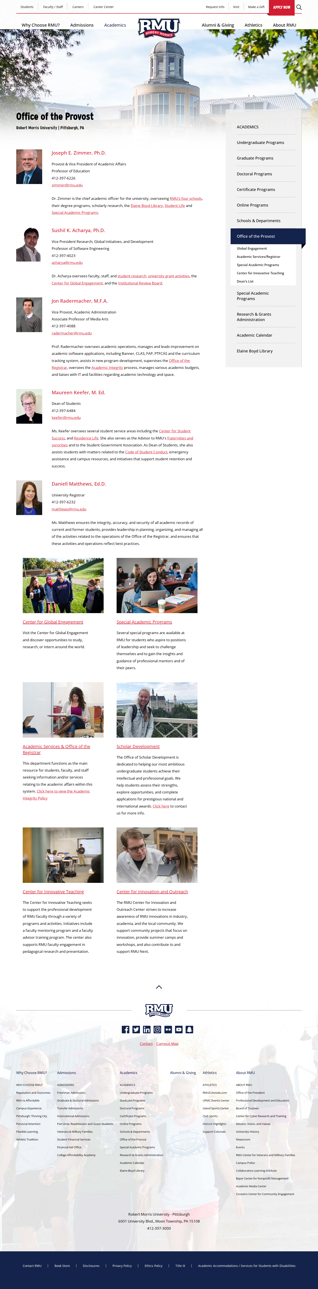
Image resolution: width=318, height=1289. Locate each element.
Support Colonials (214, 1132)
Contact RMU (32, 1265)
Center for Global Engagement (77, 283)
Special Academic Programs (75, 212)
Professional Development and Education (262, 1100)
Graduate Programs (255, 158)
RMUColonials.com (215, 1093)
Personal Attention (28, 1124)
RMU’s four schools (186, 198)
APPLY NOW (281, 7)
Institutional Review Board (140, 283)
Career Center (103, 7)
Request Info (215, 7)
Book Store (62, 1265)
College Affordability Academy (76, 1155)
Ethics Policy (153, 1265)
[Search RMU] (299, 7)
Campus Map (167, 1043)
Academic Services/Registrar (258, 256)
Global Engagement (252, 248)
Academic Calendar (254, 335)
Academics (115, 25)
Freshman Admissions (71, 1093)
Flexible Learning (27, 1132)
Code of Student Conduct (146, 451)
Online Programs (252, 205)
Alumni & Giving (218, 25)
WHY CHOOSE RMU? (29, 1085)
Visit (236, 7)
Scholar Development (138, 746)
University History (247, 1132)
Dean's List (245, 281)
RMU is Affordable (27, 1100)
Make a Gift (256, 7)
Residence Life (86, 438)
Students (27, 7)
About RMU (284, 25)
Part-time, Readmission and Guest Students (85, 1124)
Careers (78, 7)
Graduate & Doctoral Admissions (78, 1100)
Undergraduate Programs (260, 142)
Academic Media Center (251, 1186)
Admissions (82, 25)
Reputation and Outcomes (33, 1093)
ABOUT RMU (244, 1085)
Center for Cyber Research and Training (261, 1116)
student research (131, 275)
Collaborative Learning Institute (256, 1171)
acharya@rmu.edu (67, 262)
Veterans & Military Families (75, 1132)
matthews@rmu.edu (69, 509)
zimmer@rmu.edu (67, 185)
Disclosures (91, 1265)
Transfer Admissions (70, 1108)
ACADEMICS (248, 126)
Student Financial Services (73, 1139)
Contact (146, 1043)
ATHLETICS (210, 1085)
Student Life (175, 205)
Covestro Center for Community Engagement (265, 1194)
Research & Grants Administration (254, 317)
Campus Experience (29, 1108)
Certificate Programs (256, 189)
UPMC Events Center (216, 1100)
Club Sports (210, 1116)
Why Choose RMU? (41, 25)
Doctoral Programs (254, 173)
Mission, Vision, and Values (253, 1124)
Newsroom (243, 1139)
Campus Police (245, 1163)
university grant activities (169, 275)
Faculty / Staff (53, 7)
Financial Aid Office (69, 1147)
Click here (161, 806)
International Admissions (73, 1116)
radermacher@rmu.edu (72, 333)
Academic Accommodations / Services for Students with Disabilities (247, 1265)
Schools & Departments (259, 220)
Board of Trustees (247, 1108)
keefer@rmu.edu (66, 417)
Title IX (180, 1265)
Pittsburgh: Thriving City (31, 1116)
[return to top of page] (159, 1002)
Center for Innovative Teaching (53, 892)
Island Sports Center (216, 1108)
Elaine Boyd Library (147, 205)
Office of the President (250, 1093)
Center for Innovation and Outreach (152, 892)
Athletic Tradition (27, 1139)
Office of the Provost (256, 236)
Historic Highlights (214, 1124)
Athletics (253, 25)
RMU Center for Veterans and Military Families (265, 1155)
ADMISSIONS (65, 1085)
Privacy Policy (122, 1265)
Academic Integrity (107, 367)
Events (240, 1147)
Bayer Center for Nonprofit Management (262, 1178)
